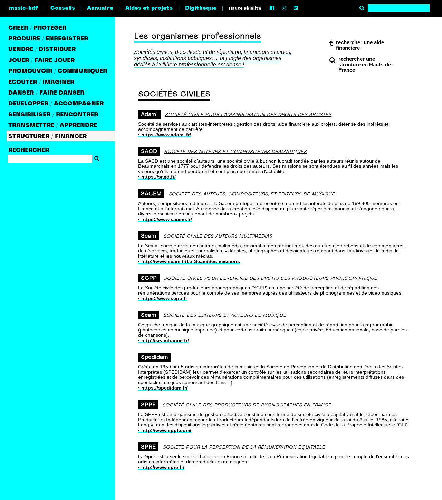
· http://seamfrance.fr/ (163, 340)
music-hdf (23, 8)
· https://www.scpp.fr (162, 298)
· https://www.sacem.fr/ (165, 219)
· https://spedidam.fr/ (163, 388)
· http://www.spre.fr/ (161, 467)
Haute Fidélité (245, 9)
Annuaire (100, 8)
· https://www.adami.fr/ (164, 134)
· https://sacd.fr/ (157, 177)
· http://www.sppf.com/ (164, 430)
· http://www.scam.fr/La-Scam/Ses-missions (189, 261)
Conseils (62, 8)
